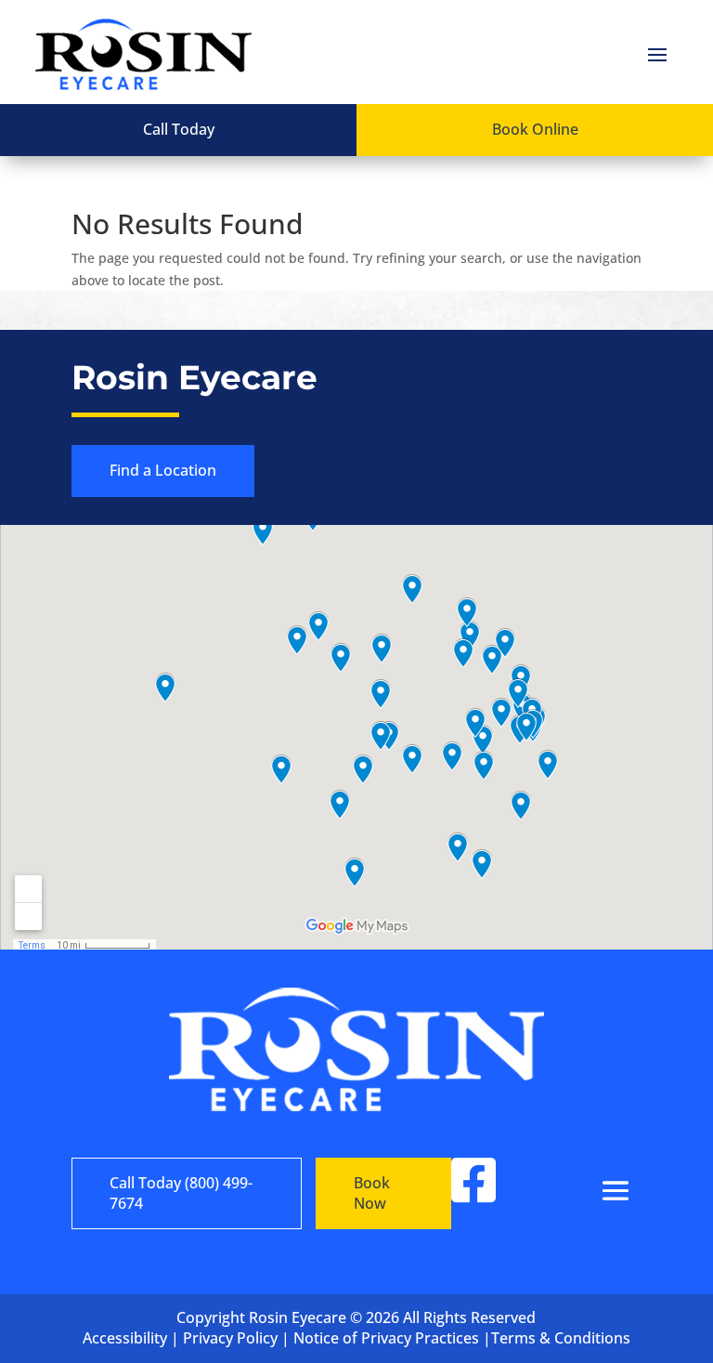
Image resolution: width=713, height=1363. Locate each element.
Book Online (535, 129)
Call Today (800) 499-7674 (181, 1193)
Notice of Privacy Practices (386, 1338)
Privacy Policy (230, 1338)
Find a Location (163, 470)
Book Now (372, 1193)
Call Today (178, 129)
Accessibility (125, 1338)
